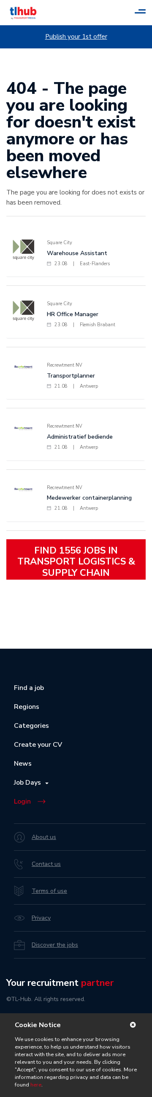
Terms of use (49, 891)
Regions (26, 706)
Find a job (29, 687)
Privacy (41, 918)
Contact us (46, 864)
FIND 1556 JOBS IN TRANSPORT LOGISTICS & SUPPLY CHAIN (76, 561)
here (35, 1085)
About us (44, 837)
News (23, 763)
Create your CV (38, 744)
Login (22, 801)
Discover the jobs (55, 945)
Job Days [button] (29, 782)
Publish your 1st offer (76, 36)
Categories (31, 725)
